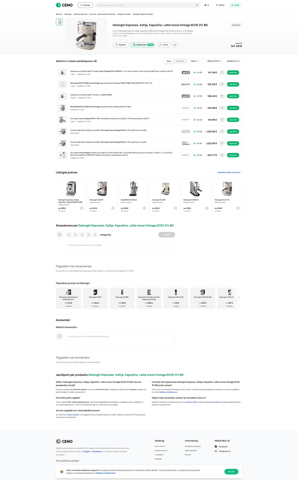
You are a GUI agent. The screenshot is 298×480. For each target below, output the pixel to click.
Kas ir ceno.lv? (160, 446)
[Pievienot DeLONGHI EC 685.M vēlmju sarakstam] (144, 208)
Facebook (97, 451)
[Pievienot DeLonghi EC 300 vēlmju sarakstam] (175, 208)
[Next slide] (236, 298)
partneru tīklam (192, 402)
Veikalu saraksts (191, 450)
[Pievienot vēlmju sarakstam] (222, 72)
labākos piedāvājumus (168, 392)
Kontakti (188, 455)
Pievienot (166, 235)
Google (86, 451)
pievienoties (215, 402)
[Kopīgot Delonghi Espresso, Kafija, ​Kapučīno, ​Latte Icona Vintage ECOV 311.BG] (174, 44)
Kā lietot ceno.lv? (161, 450)
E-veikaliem (159, 455)
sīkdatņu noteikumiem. (105, 473)
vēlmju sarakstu (73, 415)
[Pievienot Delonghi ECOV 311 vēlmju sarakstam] (238, 208)
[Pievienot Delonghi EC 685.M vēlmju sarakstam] (206, 208)
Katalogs (158, 459)
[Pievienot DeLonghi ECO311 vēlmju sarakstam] (113, 208)
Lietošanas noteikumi (193, 446)
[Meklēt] (197, 5)
